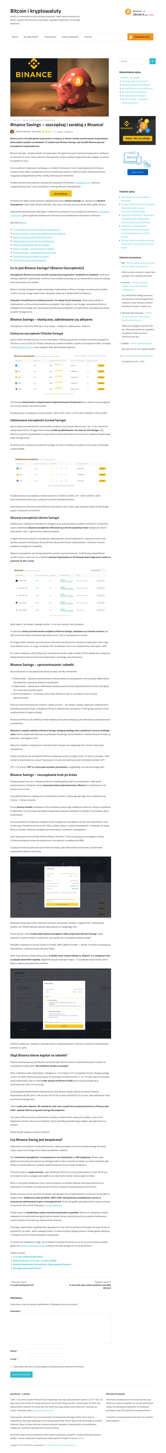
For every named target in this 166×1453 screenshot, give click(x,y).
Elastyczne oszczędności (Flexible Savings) (32, 237)
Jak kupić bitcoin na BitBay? (134, 95)
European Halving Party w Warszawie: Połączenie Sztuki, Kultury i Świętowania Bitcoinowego (138, 208)
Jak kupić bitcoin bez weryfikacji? (136, 84)
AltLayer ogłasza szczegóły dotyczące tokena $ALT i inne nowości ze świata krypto (137, 244)
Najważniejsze (49, 120)
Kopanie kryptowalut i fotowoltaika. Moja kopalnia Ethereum (42, 1264)
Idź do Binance (60, 193)
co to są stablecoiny (53, 1205)
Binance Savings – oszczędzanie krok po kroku (34, 252)
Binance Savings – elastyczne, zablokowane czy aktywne (39, 233)
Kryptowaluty (50, 36)
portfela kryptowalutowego (32, 1245)
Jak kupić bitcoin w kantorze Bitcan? (137, 88)
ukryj (23, 222)
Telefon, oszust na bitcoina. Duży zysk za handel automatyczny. (135, 286)
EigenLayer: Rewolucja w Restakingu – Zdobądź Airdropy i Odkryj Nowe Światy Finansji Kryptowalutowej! (138, 219)
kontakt (80, 1438)
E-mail (13, 1359)
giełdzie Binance (26, 347)
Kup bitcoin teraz (142, 36)
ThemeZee (48, 1445)
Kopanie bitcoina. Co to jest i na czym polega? (35, 1260)
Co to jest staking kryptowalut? (28, 1256)
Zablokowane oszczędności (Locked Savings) (33, 241)
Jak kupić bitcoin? (31, 36)
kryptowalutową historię (42, 1410)
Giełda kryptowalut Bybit (141, 343)
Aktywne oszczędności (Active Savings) (31, 245)
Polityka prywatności (59, 1445)
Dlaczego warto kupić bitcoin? (27, 1268)
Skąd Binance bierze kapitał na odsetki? (31, 256)
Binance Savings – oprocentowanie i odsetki (33, 248)
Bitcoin (15, 36)
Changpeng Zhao (82, 182)
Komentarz (15, 1311)
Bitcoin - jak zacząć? (131, 77)
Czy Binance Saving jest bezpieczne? (29, 260)
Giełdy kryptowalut (70, 36)
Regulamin (72, 1445)
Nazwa (14, 1350)
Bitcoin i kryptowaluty (35, 11)
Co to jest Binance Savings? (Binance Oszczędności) (36, 229)
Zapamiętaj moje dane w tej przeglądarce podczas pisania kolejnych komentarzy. (48, 1366)
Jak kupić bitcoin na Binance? (134, 92)
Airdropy (88, 36)
